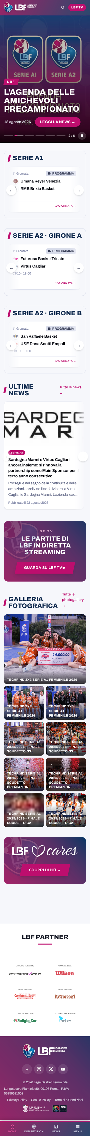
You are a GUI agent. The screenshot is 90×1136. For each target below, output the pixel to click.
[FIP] (35, 1108)
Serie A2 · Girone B (47, 313)
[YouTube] (63, 1069)
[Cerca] (63, 7)
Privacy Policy (17, 1100)
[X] (51, 1069)
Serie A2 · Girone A (47, 235)
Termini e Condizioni (68, 1100)
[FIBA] (59, 1108)
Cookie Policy (40, 1100)
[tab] (8, 136)
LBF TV (77, 7)
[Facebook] (27, 1069)
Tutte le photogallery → (73, 600)
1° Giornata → (65, 205)
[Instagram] (39, 1069)
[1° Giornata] (44, 189)
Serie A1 (28, 158)
